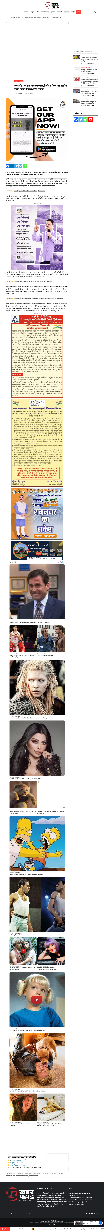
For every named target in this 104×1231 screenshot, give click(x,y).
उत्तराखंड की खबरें (10, 1176)
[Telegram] (16, 166)
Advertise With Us (21, 1214)
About (7, 1214)
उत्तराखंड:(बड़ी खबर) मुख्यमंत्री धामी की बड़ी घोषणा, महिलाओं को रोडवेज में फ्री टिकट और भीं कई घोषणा (89, 81)
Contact (13, 1214)
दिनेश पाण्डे (19, 93)
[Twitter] (20, 166)
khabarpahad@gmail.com (82, 1202)
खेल (38, 12)
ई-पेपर (78, 12)
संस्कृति (32, 12)
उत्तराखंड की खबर (58, 1173)
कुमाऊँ (87, 77)
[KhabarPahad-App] (37, 129)
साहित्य (73, 12)
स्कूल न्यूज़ (66, 12)
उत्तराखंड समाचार (33, 1176)
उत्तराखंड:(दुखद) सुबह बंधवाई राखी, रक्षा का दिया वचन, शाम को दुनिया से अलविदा (89, 59)
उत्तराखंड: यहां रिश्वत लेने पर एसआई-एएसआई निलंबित (40, 1229)
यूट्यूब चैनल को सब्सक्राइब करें (18, 1165)
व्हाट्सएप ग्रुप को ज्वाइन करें (18, 1160)
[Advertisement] (37, 1140)
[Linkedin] (12, 166)
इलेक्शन (53, 12)
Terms (30, 1214)
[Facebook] (8, 166)
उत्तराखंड (26, 12)
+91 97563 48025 (79, 1204)
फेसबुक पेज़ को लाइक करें (17, 1163)
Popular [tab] (88, 51)
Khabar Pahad (54, 1220)
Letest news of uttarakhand (33, 1173)
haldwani (12, 1173)
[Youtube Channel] (90, 119)
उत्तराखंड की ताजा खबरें (22, 1176)
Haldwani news (20, 1173)
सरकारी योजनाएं (45, 12)
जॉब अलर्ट (59, 12)
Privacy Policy (38, 1214)
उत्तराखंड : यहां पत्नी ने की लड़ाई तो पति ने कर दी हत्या (72, 1229)
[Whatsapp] (25, 166)
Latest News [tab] (78, 51)
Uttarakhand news (47, 1173)
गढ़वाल (21, 81)
